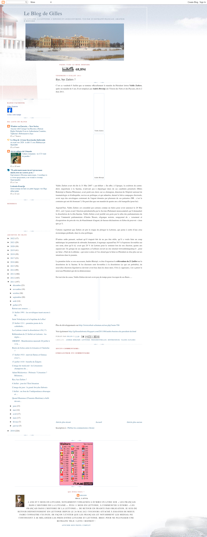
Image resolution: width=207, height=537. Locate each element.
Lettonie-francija (17, 186)
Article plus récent (63, 422)
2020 (12, 246)
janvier (16, 425)
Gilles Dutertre (12, 106)
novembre (17, 289)
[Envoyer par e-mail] (86, 336)
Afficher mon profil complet (76, 525)
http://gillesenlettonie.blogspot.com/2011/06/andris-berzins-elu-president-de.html (102, 331)
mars (15, 417)
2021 (12, 242)
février (16, 421)
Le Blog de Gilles (43, 13)
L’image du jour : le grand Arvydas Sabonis (29, 387)
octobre (16, 293)
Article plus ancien (134, 422)
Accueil (99, 422)
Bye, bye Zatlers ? (19, 379)
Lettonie (86, 340)
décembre (17, 285)
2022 (12, 238)
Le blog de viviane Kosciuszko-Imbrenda (27, 139)
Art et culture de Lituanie (21, 151)
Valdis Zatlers (128, 340)
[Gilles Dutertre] (9, 111)
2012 (12, 277)
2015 (12, 266)
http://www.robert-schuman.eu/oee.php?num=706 (99, 325)
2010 (12, 430)
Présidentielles (99, 340)
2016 (12, 262)
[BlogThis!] (89, 336)
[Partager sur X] (92, 336)
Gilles (83, 495)
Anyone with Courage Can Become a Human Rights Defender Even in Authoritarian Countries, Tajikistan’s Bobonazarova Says (28, 131)
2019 (12, 250)
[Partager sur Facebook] (95, 336)
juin (15, 406)
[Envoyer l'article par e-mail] (82, 336)
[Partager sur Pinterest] (98, 336)
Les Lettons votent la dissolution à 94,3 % (29, 330)
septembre (17, 297)
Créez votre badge (14, 115)
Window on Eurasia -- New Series (24, 126)
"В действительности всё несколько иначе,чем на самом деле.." (26, 171)
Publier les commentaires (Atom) (81, 427)
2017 (12, 258)
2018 (12, 254)
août (15, 301)
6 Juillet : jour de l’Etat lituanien (25, 383)
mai (14, 410)
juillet (15, 305)
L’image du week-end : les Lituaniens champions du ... (27, 367)
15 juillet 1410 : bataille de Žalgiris (26, 361)
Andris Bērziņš (73, 340)
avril (15, 413)
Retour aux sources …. (21, 308)
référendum (114, 340)
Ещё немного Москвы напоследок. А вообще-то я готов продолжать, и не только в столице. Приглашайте (28, 177)
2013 (12, 273)
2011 (12, 281)
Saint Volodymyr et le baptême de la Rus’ (29, 319)
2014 (12, 269)
